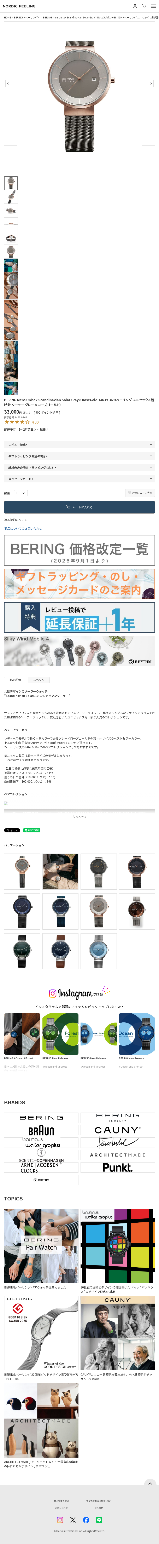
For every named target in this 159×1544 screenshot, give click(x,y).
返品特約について (15, 520)
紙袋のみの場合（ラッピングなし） (33, 467)
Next (151, 83)
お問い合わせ (61, 1507)
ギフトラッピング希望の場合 (28, 456)
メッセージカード (21, 479)
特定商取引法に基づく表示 (98, 1500)
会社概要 (99, 1507)
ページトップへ (150, 1482)
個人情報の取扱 (61, 1500)
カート (144, 6)
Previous (7, 83)
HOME (7, 17)
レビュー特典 (18, 445)
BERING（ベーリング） (27, 17)
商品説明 (15, 680)
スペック (39, 680)
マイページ (135, 6)
